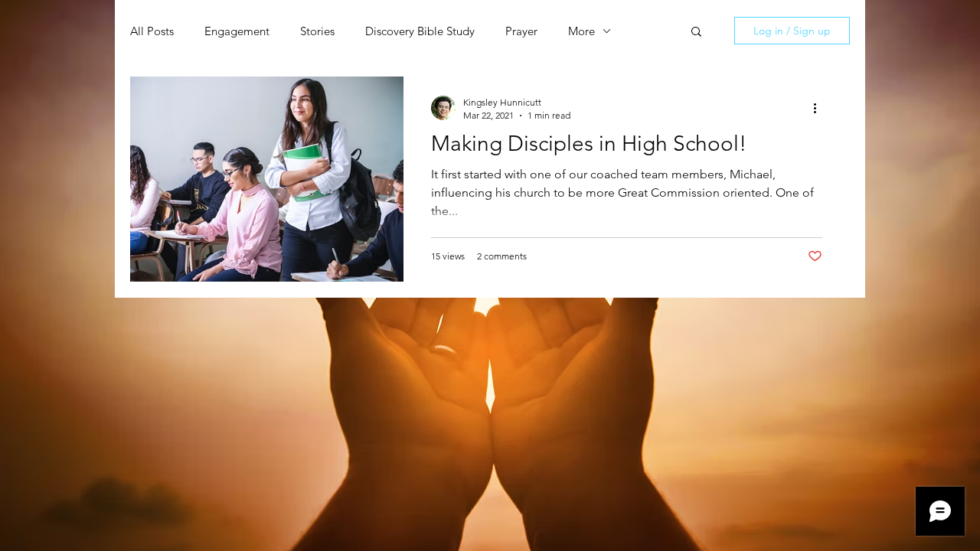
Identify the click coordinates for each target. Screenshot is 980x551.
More (581, 31)
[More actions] (820, 108)
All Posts (152, 31)
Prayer (521, 31)
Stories (317, 31)
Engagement (237, 31)
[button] (696, 32)
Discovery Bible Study (420, 31)
